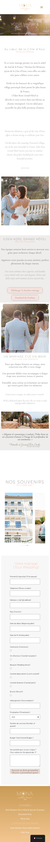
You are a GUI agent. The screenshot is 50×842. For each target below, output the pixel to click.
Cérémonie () (19, 647)
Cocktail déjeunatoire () (24, 674)
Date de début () (22, 623)
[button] (42, 7)
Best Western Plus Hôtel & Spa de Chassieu (25, 810)
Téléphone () (20, 588)
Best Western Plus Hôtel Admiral (25, 828)
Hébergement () (21, 701)
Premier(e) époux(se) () (23, 577)
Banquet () (20, 665)
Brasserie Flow (25, 814)
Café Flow (25, 832)
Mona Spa (25, 819)
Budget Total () (21, 738)
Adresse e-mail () (20, 600)
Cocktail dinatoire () (23, 683)
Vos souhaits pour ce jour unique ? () (23, 751)
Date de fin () (19, 635)
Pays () (15, 612)
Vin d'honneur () (23, 656)
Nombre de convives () (22, 724)
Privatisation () (20, 712)
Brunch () (16, 692)
